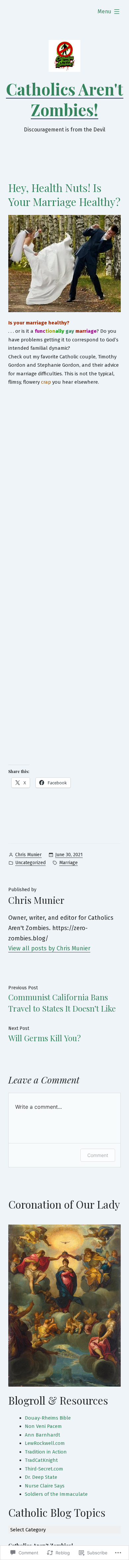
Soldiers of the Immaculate (56, 1494)
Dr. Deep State (41, 1477)
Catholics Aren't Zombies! (64, 99)
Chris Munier (28, 855)
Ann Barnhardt (42, 1435)
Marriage (68, 863)
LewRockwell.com (45, 1443)
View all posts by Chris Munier (49, 948)
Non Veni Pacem (43, 1426)
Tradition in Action (46, 1452)
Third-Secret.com (44, 1469)
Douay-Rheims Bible (48, 1418)
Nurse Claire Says (44, 1486)
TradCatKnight (41, 1460)
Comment (97, 1155)
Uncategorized (30, 863)
